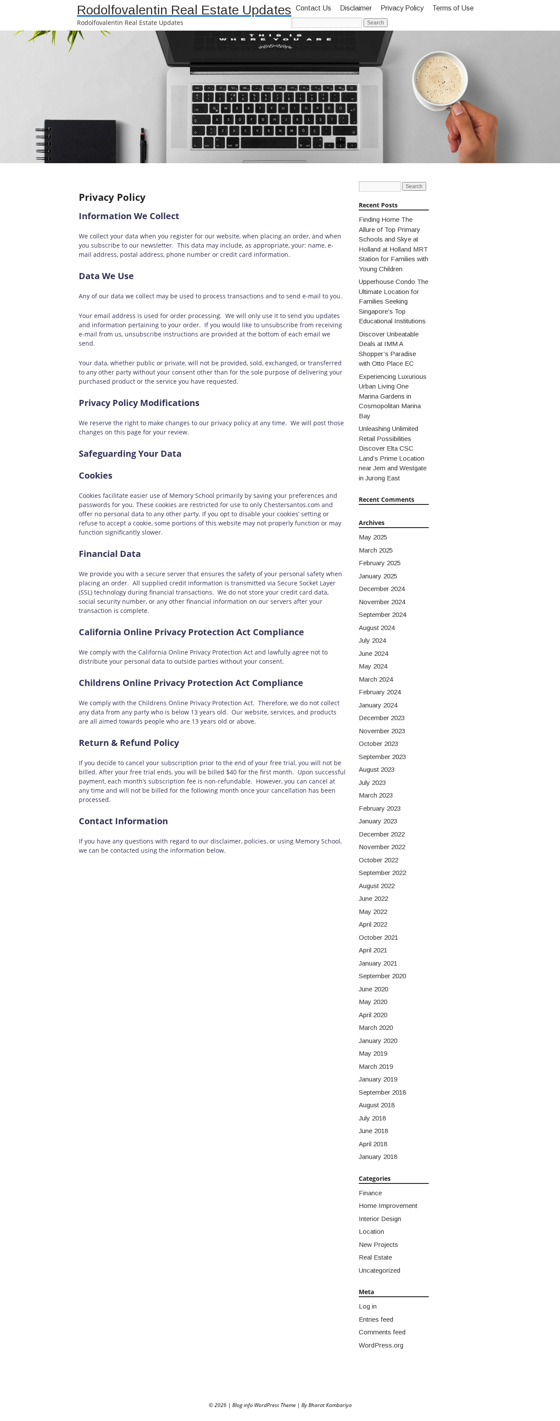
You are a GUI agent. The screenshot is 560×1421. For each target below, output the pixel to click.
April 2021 (373, 950)
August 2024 (377, 627)
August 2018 (377, 1105)
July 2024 (372, 640)
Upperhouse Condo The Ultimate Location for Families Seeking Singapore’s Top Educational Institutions (393, 301)
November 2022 (382, 846)
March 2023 (376, 795)
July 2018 (372, 1118)
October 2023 (378, 743)
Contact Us (313, 8)
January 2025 (378, 576)
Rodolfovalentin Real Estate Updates (184, 10)
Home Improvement (388, 1205)
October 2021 (378, 937)
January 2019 (378, 1079)
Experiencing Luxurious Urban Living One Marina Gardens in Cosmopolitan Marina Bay (393, 396)
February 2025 (380, 563)
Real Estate (375, 1257)
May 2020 (373, 1001)
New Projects (378, 1244)
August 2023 (377, 769)
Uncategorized (379, 1270)
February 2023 (380, 808)
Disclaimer (356, 8)
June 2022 (373, 898)
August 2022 (377, 885)
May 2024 (373, 666)
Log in (368, 1306)
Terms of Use (453, 8)
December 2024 (382, 588)
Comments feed (382, 1332)
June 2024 (373, 653)
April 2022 (373, 924)
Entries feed (376, 1319)
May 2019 (373, 1053)
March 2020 (376, 1027)
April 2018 (373, 1144)
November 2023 (382, 731)
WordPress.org (381, 1345)
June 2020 (373, 989)
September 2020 (382, 976)
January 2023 (378, 821)
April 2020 (373, 1014)
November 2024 (382, 602)
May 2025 (373, 537)
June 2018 (373, 1130)
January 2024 (378, 705)
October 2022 (378, 860)
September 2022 (382, 872)
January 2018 (378, 1156)
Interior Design (380, 1218)
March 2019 (376, 1066)
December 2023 (382, 717)
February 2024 (380, 692)
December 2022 (382, 834)
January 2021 (378, 963)
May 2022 (373, 911)
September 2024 (382, 614)
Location (371, 1231)
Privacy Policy (402, 8)
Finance (370, 1193)
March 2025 (376, 550)
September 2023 (382, 756)
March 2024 (376, 679)
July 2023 (372, 782)
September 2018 (382, 1092)
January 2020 (378, 1040)
